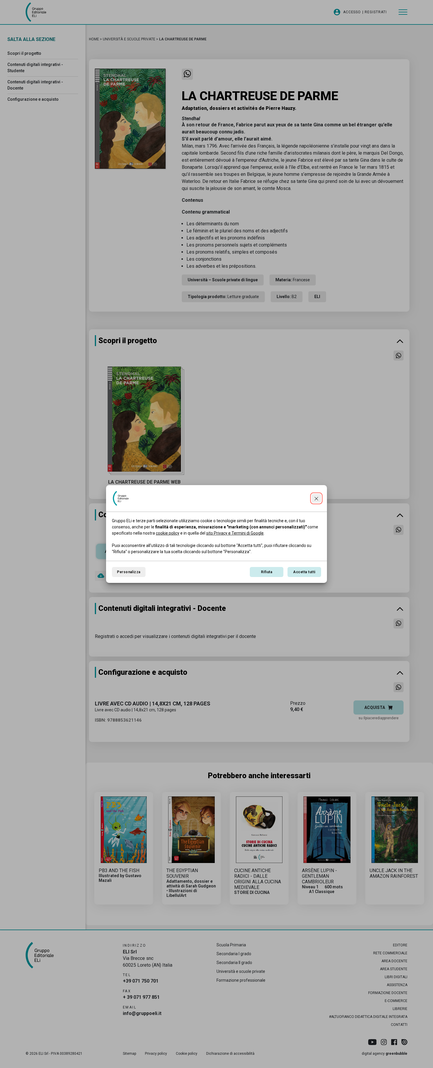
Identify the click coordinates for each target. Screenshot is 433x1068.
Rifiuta (266, 572)
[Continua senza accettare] (316, 498)
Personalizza (129, 572)
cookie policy (167, 533)
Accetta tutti (304, 572)
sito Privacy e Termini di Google (235, 533)
